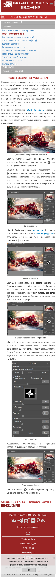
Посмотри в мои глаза (12, 60)
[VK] (13, 520)
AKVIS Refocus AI (35, 110)
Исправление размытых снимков (17, 37)
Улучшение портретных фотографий (18, 40)
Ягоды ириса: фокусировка (14, 47)
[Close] (53, 558)
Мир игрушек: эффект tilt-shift (15, 53)
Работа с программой (12, 22)
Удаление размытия (11, 43)
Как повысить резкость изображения (18, 30)
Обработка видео (28, 543)
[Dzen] (33, 520)
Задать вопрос (28, 552)
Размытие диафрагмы (44, 233)
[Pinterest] (38, 520)
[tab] (28, 23)
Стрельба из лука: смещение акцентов (19, 50)
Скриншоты (8, 67)
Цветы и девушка (10, 64)
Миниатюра (38, 230)
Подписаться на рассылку (28, 527)
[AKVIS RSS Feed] (43, 520)
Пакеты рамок (28, 548)
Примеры (7, 26)
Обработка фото (28, 539)
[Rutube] (27, 520)
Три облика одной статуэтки (14, 57)
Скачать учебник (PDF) (13, 71)
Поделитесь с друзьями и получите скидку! (28, 514)
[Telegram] (20, 520)
